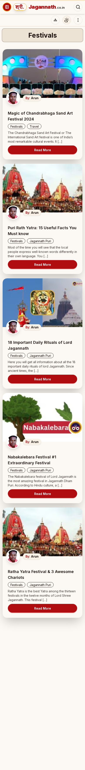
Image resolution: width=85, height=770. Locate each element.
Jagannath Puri (40, 241)
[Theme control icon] (66, 20)
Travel (34, 126)
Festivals (16, 126)
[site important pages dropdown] (78, 20)
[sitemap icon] (55, 20)
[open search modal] (78, 7)
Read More (42, 150)
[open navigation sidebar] (7, 7)
